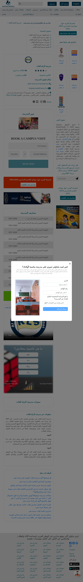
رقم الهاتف (64, 288)
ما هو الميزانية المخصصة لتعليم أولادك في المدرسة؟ (57, 298)
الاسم (66, 281)
